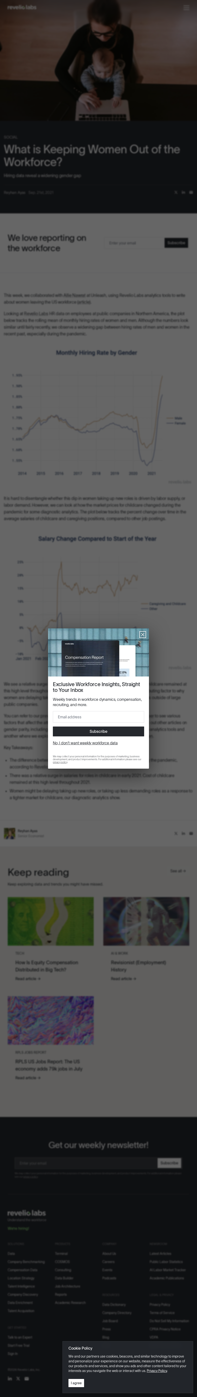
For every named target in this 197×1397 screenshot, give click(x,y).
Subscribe (98, 731)
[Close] (142, 634)
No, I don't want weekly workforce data (85, 743)
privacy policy (60, 762)
